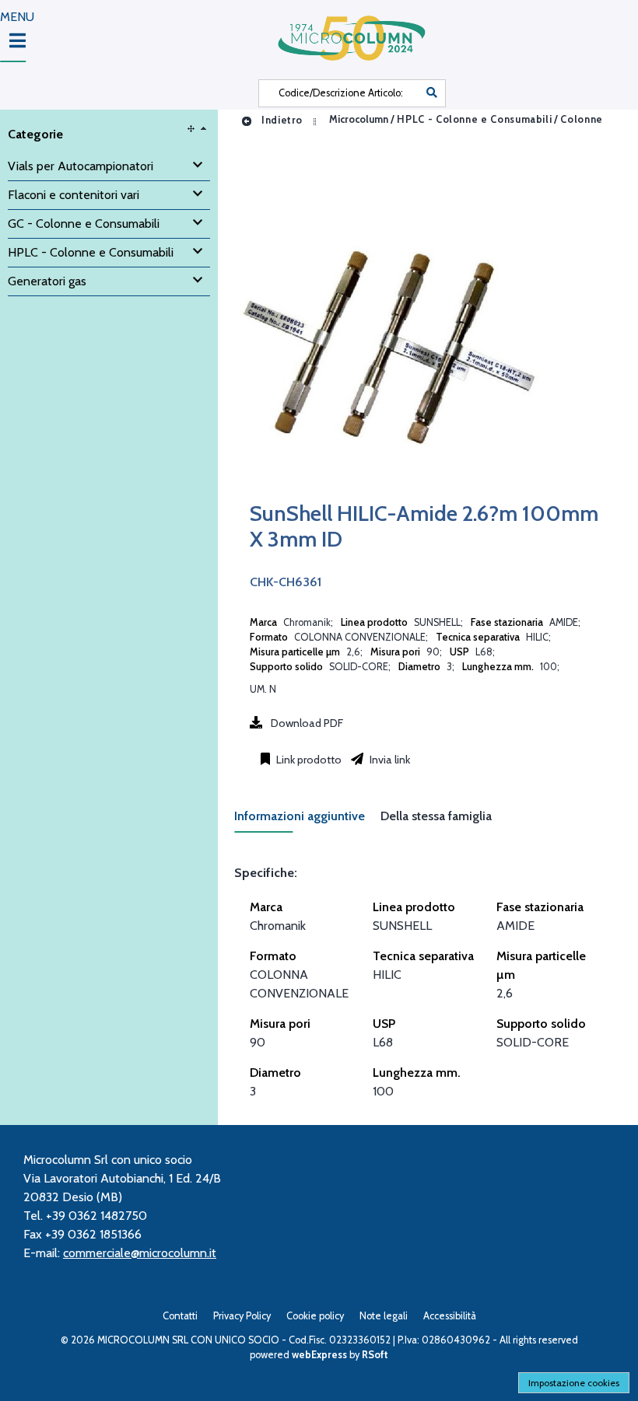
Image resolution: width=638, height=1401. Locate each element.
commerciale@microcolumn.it (139, 1253)
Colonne (581, 120)
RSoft (375, 1355)
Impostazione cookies (573, 1383)
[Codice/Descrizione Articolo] (431, 93)
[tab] (307, 821)
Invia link (388, 760)
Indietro (280, 120)
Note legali (383, 1316)
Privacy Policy (242, 1316)
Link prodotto (308, 760)
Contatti (180, 1316)
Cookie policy (315, 1316)
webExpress (319, 1355)
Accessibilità (449, 1316)
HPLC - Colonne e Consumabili (474, 120)
